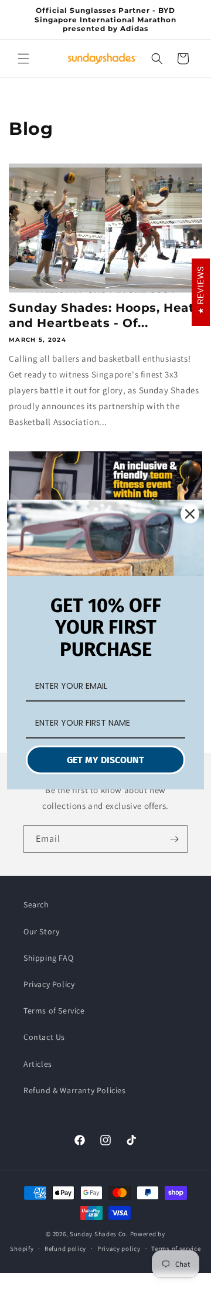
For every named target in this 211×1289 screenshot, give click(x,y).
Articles (37, 1064)
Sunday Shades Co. (99, 1234)
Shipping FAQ (48, 958)
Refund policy (65, 1248)
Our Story (41, 931)
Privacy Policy (48, 984)
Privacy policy (119, 1248)
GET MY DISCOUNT (105, 760)
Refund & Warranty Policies (74, 1090)
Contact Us (44, 1037)
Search (36, 904)
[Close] (190, 513)
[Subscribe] (174, 839)
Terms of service (175, 1248)
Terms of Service (54, 1010)
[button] (23, 59)
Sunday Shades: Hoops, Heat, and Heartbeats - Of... (103, 315)
